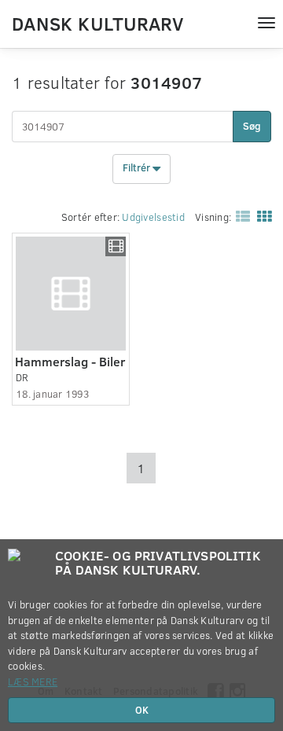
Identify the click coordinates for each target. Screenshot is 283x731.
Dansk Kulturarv (97, 22)
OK (142, 710)
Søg (252, 126)
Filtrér (138, 168)
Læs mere (32, 681)
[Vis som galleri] (261, 215)
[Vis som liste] (240, 215)
